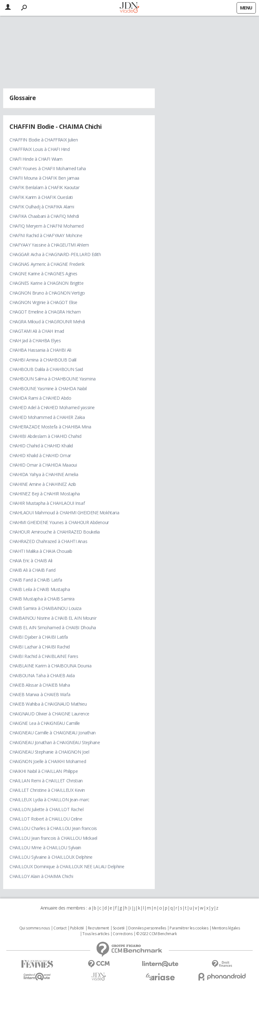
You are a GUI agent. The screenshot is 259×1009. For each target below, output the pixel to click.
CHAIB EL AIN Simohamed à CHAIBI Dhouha (52, 627)
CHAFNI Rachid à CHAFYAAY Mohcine (45, 235)
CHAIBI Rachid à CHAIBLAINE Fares (43, 656)
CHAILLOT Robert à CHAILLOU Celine (45, 819)
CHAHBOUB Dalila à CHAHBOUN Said (46, 369)
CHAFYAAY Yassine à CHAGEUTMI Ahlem (49, 245)
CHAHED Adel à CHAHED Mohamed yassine (52, 407)
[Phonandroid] (222, 977)
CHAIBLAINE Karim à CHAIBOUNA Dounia (50, 666)
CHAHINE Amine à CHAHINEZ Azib (42, 484)
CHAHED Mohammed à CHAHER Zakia (47, 417)
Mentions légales (226, 928)
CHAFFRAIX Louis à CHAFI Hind (39, 149)
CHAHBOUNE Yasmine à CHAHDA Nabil (48, 388)
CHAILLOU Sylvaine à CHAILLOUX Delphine (51, 857)
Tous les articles (95, 934)
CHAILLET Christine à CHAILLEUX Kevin (47, 790)
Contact (59, 928)
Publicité (77, 928)
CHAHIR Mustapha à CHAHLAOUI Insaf (47, 503)
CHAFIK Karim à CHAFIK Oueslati (41, 197)
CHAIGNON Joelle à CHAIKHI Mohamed (47, 761)
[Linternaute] (160, 964)
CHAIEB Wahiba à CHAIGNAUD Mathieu (48, 704)
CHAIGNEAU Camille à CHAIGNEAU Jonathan (52, 733)
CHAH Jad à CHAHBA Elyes (35, 340)
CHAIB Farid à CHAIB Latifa (35, 580)
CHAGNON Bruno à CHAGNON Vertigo (47, 293)
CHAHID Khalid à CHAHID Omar (40, 455)
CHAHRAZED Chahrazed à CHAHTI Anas (48, 541)
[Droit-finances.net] (222, 964)
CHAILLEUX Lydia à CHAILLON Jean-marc (49, 800)
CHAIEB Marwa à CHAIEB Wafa (39, 694)
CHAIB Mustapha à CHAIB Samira (42, 599)
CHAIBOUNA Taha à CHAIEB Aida (42, 675)
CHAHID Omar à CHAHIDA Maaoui (43, 465)
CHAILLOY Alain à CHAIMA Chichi (41, 876)
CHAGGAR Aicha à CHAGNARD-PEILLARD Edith (55, 254)
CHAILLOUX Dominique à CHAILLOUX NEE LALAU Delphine (66, 866)
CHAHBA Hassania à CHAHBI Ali (40, 350)
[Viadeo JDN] (99, 977)
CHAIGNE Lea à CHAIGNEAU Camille (44, 723)
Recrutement (98, 928)
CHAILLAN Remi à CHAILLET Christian (46, 781)
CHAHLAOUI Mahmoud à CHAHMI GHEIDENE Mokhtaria (64, 513)
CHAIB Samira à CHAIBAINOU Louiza (45, 608)
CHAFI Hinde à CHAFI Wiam (36, 159)
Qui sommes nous (34, 928)
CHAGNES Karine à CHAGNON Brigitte (46, 283)
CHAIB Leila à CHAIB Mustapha (39, 589)
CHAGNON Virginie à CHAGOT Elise (43, 302)
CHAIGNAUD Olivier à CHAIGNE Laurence (49, 714)
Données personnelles (147, 928)
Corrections (122, 934)
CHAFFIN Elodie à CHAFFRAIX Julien (43, 140)
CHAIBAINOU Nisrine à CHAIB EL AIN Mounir (52, 618)
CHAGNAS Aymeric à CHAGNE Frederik (46, 264)
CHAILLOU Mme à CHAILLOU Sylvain (45, 848)
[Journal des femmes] (37, 964)
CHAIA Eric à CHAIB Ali (30, 561)
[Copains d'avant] (37, 977)
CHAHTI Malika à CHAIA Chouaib (40, 551)
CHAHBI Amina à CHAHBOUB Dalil (42, 360)
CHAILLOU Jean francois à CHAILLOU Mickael (53, 838)
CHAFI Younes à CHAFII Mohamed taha (47, 168)
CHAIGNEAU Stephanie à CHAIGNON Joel (49, 752)
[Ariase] (160, 976)
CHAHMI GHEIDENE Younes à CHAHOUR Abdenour (59, 522)
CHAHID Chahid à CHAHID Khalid (41, 446)
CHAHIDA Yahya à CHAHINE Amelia (43, 474)
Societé (119, 928)
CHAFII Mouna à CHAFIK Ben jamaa (44, 178)
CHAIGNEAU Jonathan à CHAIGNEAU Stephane (54, 742)
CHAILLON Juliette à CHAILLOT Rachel (46, 809)
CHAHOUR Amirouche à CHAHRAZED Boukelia (54, 532)
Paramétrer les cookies (189, 928)
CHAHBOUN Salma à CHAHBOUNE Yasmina (52, 379)
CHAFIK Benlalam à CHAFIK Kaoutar (44, 187)
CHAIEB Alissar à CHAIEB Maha (39, 685)
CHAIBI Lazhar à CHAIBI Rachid (39, 647)
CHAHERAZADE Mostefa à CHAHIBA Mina (50, 427)
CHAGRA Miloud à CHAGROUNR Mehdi (47, 322)
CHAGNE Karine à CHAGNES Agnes (43, 274)
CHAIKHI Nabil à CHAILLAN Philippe (43, 771)
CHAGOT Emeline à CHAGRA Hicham (45, 312)
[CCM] (99, 964)
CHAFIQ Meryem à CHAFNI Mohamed (46, 226)
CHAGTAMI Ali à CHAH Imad (36, 331)
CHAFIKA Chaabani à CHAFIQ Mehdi (44, 216)
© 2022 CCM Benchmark (156, 934)
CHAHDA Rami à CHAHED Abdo (40, 398)
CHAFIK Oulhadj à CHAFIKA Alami (41, 207)
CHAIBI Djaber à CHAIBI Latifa (38, 637)
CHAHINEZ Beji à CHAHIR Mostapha (44, 494)
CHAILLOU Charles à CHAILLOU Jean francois (53, 828)
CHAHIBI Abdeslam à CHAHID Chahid (45, 436)
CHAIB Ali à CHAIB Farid (32, 570)
